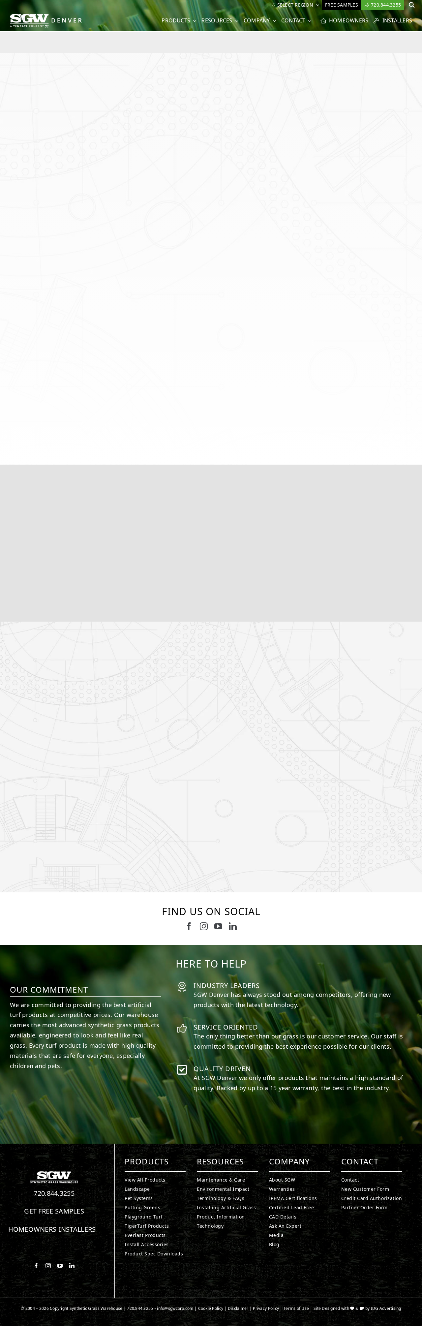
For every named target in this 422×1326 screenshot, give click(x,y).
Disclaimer (238, 1308)
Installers (77, 1229)
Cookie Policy (211, 1308)
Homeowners (32, 1229)
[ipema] (263, 1268)
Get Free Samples (54, 1211)
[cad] (205, 1268)
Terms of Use (296, 1308)
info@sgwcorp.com (175, 1308)
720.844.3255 (54, 1193)
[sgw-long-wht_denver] (49, 16)
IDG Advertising (386, 1308)
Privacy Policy (266, 1308)
